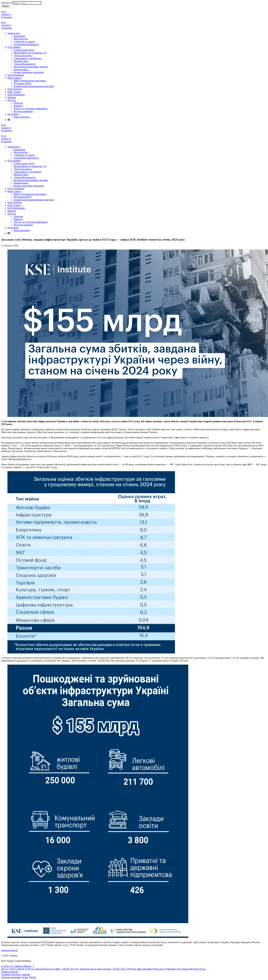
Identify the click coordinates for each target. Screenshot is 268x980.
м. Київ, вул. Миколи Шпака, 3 (17, 966)
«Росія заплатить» (23, 55)
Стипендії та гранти (24, 41)
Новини (11, 97)
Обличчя (18, 103)
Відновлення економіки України (31, 66)
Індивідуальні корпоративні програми (34, 86)
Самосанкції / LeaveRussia (27, 58)
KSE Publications (16, 94)
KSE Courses (14, 92)
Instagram (16, 977)
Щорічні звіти (21, 61)
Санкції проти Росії (24, 50)
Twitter (24, 977)
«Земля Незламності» (25, 64)
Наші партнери (22, 117)
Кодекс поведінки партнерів (29, 72)
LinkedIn (25, 974)
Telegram (5, 977)
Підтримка (13, 114)
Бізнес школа (14, 78)
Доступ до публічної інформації (30, 108)
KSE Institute (14, 47)
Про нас (11, 100)
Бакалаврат (19, 36)
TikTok (32, 977)
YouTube (15, 974)
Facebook (6, 974)
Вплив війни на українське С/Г (30, 52)
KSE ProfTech (14, 89)
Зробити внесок (9, 950)
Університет (13, 33)
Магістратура (21, 39)
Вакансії (18, 105)
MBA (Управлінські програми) (30, 80)
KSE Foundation (15, 75)
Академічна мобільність (26, 44)
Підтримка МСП (22, 83)
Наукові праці (21, 69)
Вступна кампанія (23, 111)
